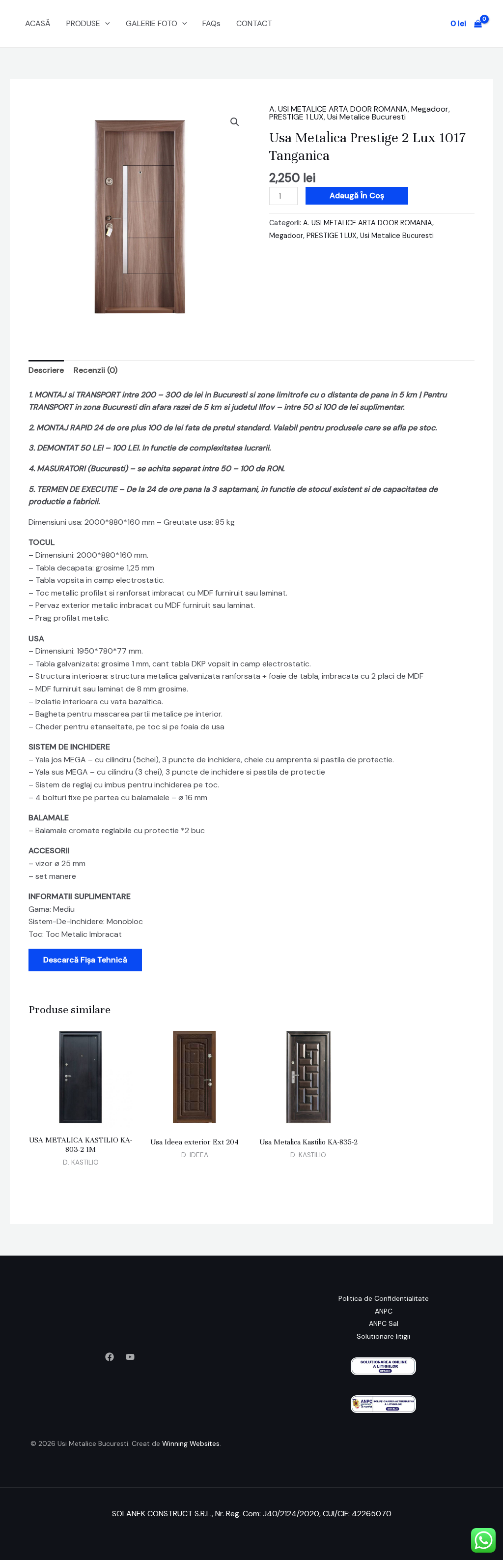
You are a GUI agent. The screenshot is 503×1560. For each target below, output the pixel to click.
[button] (105, 23)
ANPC (383, 1311)
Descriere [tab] (46, 370)
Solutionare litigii (383, 1336)
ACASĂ (38, 23)
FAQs (211, 23)
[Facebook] (109, 1356)
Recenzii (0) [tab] (95, 370)
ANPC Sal (383, 1323)
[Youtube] (130, 1356)
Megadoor (429, 109)
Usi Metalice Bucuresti (366, 117)
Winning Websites (191, 1443)
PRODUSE (83, 23)
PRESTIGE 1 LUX (296, 117)
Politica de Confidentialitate (383, 1298)
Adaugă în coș (357, 195)
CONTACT (254, 23)
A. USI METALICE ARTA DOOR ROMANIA (338, 109)
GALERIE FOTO (151, 23)
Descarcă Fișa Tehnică (85, 960)
